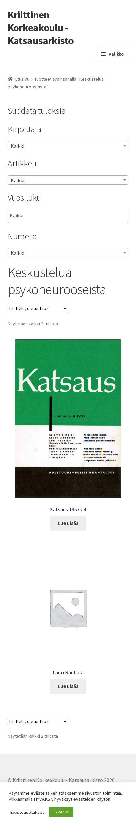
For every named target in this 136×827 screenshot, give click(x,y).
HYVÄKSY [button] (61, 812)
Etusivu (22, 79)
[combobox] (68, 145)
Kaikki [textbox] (17, 146)
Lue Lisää (68, 523)
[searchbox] (43, 216)
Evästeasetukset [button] (27, 812)
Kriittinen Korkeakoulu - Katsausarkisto (41, 27)
